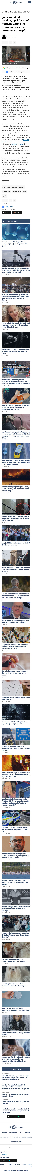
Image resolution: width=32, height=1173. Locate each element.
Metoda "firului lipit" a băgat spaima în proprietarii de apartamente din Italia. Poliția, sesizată (15, 518)
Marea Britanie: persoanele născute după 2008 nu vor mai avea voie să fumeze (14, 673)
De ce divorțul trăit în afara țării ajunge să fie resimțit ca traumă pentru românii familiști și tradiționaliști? (16, 1059)
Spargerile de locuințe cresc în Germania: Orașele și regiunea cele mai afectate (16, 748)
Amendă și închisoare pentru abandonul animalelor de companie (14, 985)
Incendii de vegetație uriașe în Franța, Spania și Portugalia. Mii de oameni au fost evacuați (15, 489)
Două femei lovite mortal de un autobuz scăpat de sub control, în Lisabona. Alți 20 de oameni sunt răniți (16, 462)
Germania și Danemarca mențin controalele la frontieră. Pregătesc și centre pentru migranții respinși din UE (16, 381)
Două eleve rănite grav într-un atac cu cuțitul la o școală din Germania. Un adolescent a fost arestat (15, 407)
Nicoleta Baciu (13, 36)
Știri (21, 1132)
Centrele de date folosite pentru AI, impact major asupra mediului (14, 723)
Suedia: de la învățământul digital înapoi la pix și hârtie (16, 698)
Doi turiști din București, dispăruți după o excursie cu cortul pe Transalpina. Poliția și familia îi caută (16, 325)
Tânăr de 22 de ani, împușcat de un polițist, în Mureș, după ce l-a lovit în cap (14, 829)
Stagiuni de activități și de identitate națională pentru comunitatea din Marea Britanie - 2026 (15, 646)
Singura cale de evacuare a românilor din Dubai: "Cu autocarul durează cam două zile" (15, 935)
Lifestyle (27, 1132)
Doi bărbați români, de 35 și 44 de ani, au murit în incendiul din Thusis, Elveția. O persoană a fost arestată (16, 270)
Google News (9, 206)
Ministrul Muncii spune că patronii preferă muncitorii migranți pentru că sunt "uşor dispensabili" (15, 856)
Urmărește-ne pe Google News (17, 72)
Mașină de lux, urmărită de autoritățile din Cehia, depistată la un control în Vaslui (15, 351)
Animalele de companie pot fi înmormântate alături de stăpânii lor (15, 960)
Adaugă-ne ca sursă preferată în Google (17, 68)
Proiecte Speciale (16, 1142)
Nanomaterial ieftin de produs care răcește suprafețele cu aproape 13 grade (14, 244)
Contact (24, 1164)
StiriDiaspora (5, 11)
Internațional (13, 1132)
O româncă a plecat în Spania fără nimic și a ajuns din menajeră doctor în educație (16, 909)
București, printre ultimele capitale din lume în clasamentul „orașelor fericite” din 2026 (16, 569)
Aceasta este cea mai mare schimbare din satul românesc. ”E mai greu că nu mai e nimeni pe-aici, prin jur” (15, 596)
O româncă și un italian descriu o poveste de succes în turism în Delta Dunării (15, 882)
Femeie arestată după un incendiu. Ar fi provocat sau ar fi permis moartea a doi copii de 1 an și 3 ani (16, 775)
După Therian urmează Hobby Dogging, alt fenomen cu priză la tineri (15, 1009)
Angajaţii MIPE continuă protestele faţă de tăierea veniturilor (16, 544)
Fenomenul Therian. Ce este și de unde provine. (16, 1034)
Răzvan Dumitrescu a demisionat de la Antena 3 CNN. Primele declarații (15, 621)
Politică (4, 1132)
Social (11, 11)
